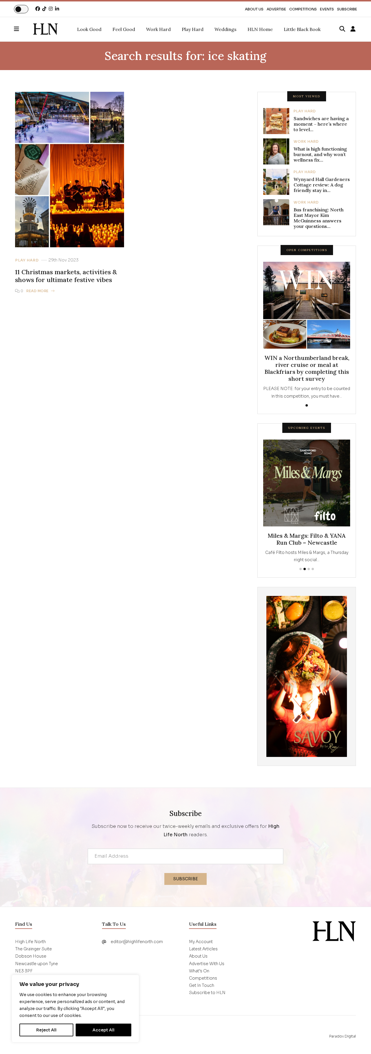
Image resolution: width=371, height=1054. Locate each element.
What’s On (199, 971)
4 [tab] (313, 569)
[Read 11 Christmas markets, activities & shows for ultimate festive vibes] (69, 169)
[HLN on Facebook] (37, 9)
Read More (37, 291)
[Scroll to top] (357, 1040)
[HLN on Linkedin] (57, 9)
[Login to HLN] (353, 29)
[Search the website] (342, 29)
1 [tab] (306, 405)
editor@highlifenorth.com (137, 941)
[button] (23, 29)
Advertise (276, 9)
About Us (254, 9)
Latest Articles (203, 948)
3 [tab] (309, 569)
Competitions (303, 9)
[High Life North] (334, 931)
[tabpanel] (306, 331)
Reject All (46, 1030)
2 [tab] (304, 569)
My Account (201, 941)
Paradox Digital (342, 1036)
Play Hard (27, 260)
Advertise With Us (206, 963)
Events (327, 9)
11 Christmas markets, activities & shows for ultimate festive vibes (66, 275)
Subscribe (347, 9)
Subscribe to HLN (207, 992)
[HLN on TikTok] (44, 9)
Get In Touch (201, 985)
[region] (75, 1008)
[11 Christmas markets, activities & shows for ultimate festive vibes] (45, 29)
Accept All (103, 1030)
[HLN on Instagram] (51, 9)
